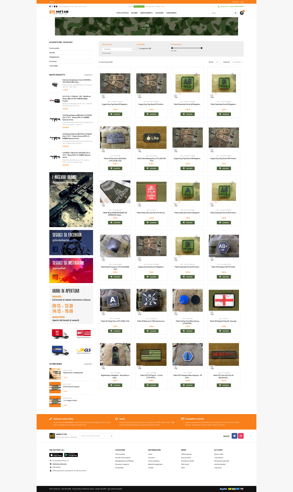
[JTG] (103, 96)
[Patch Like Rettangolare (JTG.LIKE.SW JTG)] (151, 137)
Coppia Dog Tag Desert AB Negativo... (188, 158)
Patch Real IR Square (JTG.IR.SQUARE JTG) (115, 268)
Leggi (65, 377)
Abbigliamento (54, 57)
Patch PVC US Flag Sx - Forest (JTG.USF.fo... (151, 376)
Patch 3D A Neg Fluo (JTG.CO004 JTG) (115, 321)
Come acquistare (153, 461)
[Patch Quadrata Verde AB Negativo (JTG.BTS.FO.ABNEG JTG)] (187, 83)
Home (144, 28)
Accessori (53, 61)
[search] (235, 13)
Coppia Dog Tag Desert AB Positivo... (223, 158)
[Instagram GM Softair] (71, 270)
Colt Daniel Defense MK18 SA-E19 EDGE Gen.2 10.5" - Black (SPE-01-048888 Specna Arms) (77, 117)
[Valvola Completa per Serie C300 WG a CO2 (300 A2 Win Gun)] (54, 84)
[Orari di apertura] (71, 305)
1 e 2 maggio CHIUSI (70, 400)
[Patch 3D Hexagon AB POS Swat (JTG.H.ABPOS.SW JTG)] (224, 246)
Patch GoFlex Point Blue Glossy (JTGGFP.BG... (187, 322)
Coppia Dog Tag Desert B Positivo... (151, 104)
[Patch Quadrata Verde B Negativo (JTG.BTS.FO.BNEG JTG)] (224, 83)
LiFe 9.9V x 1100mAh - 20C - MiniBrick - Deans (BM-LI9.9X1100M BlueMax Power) (77, 98)
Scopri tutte (88, 364)
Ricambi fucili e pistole (122, 457)
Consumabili (53, 66)
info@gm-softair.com (60, 464)
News (130, 6)
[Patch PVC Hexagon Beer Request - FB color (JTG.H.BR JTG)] (187, 354)
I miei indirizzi (218, 457)
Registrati (235, 2)
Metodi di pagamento (155, 464)
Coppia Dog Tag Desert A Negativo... (151, 267)
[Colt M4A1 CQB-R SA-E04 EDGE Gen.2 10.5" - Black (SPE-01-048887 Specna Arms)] (54, 119)
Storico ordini (218, 454)
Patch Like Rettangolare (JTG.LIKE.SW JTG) (151, 160)
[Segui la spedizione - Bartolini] (71, 334)
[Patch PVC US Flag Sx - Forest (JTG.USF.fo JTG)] (151, 354)
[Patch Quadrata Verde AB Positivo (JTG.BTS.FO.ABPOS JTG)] (224, 192)
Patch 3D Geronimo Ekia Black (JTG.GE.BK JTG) (115, 160)
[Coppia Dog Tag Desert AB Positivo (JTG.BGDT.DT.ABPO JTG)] (224, 137)
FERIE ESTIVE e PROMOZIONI (73, 373)
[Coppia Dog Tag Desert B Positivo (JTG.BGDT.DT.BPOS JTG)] (151, 83)
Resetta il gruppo (106, 53)
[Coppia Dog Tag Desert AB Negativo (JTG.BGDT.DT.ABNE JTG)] (187, 137)
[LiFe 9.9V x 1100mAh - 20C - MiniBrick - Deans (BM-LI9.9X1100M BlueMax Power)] (54, 100)
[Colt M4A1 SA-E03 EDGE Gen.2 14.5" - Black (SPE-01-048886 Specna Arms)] (54, 157)
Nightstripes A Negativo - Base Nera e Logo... (115, 376)
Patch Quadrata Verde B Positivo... (188, 267)
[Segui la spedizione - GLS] (71, 350)
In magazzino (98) (145, 48)
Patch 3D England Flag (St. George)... (224, 321)
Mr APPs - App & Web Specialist (111, 489)
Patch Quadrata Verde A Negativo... (187, 213)
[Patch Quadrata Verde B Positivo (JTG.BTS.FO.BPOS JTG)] (187, 246)
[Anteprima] (128, 86)
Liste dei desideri (219, 464)
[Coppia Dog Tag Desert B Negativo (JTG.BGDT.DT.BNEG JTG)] (115, 83)
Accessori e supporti (122, 464)
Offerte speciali (139, 6)
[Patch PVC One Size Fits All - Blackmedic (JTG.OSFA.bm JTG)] (224, 354)
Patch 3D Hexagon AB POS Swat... (223, 267)
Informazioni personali (221, 461)
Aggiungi (116, 114)
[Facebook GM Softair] (71, 242)
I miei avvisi (218, 468)
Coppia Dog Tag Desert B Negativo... (115, 104)
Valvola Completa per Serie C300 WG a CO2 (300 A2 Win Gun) (76, 81)
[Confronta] (128, 96)
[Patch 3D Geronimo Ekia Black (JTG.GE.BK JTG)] (115, 137)
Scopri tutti (88, 75)
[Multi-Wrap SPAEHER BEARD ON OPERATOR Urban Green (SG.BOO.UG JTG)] (115, 192)
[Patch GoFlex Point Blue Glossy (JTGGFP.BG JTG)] (187, 300)
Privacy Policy (76, 489)
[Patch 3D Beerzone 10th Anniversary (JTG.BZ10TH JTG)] (151, 300)
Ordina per (226, 62)
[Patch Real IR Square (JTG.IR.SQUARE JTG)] (115, 246)
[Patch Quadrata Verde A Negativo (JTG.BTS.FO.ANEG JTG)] (187, 192)
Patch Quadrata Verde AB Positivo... (223, 213)
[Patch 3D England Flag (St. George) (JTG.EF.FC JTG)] (224, 300)
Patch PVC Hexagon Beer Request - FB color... (187, 376)
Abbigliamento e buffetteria (124, 461)
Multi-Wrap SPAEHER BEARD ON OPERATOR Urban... (115, 214)
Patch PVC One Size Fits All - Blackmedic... (223, 376)
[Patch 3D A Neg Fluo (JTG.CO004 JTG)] (115, 300)
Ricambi (52, 53)
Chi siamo (151, 457)
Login (242, 2)
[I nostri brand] (71, 199)
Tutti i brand (185, 464)
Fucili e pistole (54, 48)
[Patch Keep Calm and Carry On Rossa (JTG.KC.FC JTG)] (151, 192)
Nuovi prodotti (150, 6)
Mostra (211, 62)
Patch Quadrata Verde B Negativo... (224, 104)
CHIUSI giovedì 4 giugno (71, 386)
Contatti (157, 6)
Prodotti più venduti (187, 461)
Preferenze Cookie (88, 489)
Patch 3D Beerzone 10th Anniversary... (151, 321)
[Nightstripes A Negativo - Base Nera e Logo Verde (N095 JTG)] (115, 354)
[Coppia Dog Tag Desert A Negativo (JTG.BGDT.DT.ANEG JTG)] (151, 246)
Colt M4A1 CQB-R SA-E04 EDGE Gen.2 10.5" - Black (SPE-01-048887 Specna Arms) (76, 155)
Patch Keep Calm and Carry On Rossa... (151, 213)
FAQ (163, 6)
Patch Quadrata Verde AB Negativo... (187, 104)
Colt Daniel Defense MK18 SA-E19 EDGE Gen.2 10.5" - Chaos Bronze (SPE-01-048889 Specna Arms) (77, 136)
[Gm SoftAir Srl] (59, 12)
